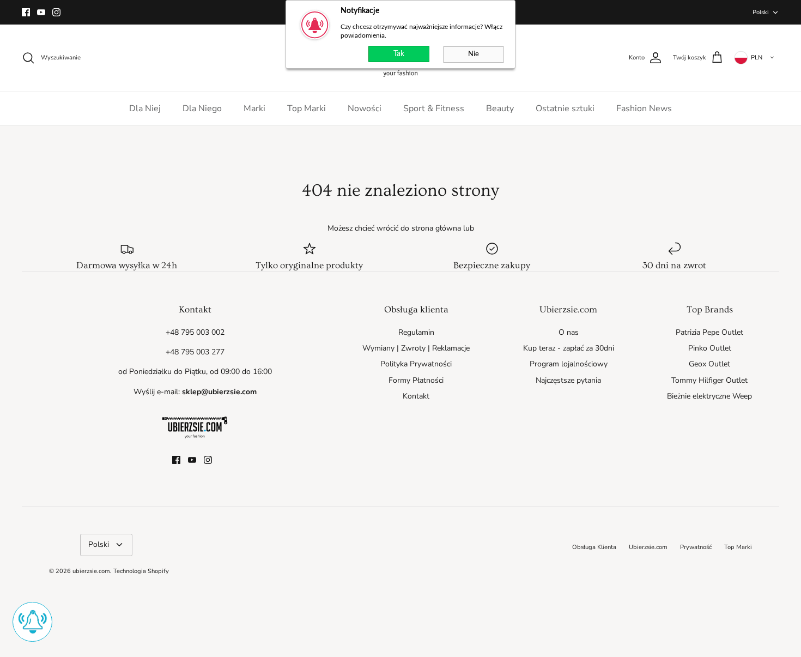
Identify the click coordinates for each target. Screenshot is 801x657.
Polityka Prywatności (416, 364)
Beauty (500, 108)
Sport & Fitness (433, 108)
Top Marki (306, 108)
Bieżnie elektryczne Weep (709, 396)
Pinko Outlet (709, 348)
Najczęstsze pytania (568, 380)
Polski (761, 12)
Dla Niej (145, 108)
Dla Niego (202, 108)
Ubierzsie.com (648, 547)
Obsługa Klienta (594, 547)
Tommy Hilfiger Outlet (709, 380)
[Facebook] (26, 12)
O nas (569, 332)
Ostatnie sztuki (565, 108)
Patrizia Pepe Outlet (709, 332)
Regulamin (416, 332)
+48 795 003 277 (195, 352)
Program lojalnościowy (569, 364)
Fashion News (644, 108)
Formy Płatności (416, 380)
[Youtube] (41, 12)
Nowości (364, 108)
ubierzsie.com (91, 571)
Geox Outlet (709, 364)
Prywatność (696, 547)
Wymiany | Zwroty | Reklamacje (416, 348)
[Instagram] (56, 12)
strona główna (436, 228)
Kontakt (416, 396)
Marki (254, 108)
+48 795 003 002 (195, 332)
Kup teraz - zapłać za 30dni (568, 348)
